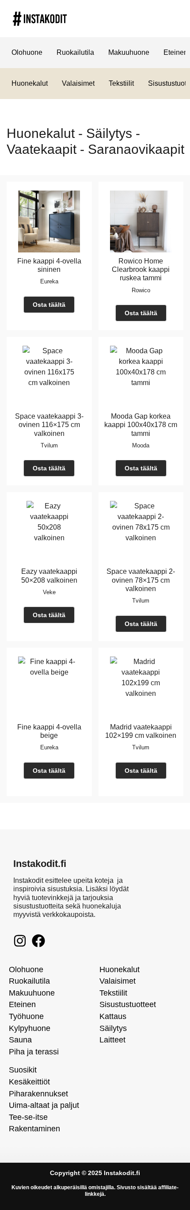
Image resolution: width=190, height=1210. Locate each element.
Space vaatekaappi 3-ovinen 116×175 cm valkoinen (49, 424)
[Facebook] (38, 940)
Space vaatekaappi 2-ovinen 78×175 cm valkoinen (140, 580)
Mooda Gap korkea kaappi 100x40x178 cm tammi (140, 424)
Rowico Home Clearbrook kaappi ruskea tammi (141, 269)
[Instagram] (20, 940)
